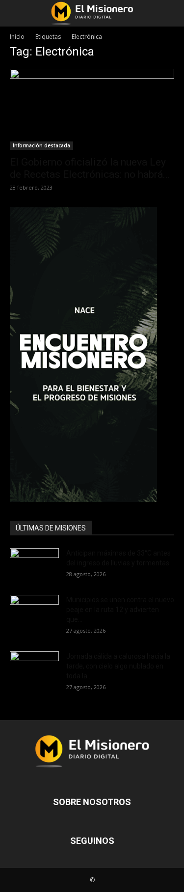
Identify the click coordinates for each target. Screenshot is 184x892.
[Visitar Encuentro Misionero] (92, 354)
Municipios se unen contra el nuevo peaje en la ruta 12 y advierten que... (120, 609)
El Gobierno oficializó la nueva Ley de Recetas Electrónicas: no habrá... (90, 168)
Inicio (17, 36)
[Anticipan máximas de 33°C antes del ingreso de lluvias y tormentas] (34, 565)
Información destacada (41, 145)
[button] (16, 13)
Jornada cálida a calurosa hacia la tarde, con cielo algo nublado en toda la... (118, 666)
